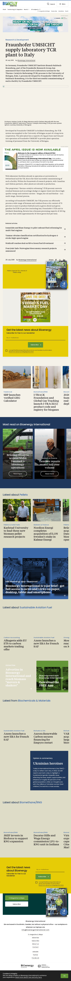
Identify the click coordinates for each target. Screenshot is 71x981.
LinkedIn (35, 952)
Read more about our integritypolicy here (21, 352)
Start (4, 9)
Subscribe (54, 11)
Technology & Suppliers (14, 9)
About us (35, 944)
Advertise (61, 11)
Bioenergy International (26, 60)
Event (66, 11)
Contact (35, 947)
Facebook (35, 958)
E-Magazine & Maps (16, 898)
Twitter (35, 955)
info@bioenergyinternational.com (35, 930)
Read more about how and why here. (28, 977)
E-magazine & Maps (44, 11)
